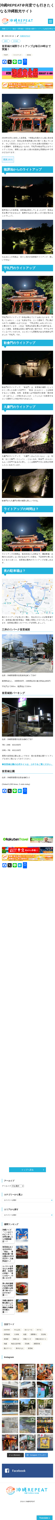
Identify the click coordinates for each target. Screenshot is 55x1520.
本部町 (6, 1339)
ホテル (39, 1330)
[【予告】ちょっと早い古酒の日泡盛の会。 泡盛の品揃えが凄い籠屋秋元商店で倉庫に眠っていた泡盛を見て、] (10, 1390)
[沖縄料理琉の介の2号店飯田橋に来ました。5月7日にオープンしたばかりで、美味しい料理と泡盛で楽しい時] (10, 1442)
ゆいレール (28, 1330)
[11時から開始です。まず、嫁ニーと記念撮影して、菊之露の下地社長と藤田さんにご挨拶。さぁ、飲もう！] (45, 1442)
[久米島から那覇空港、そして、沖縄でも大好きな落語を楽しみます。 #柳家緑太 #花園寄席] (45, 1390)
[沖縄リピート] (18, 21)
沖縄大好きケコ (40, 1339)
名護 (24, 1334)
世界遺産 (15, 41)
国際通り (34, 1334)
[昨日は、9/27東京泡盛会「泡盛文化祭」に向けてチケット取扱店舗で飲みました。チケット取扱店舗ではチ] (10, 1372)
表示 (10, 159)
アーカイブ (6, 1186)
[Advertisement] (27, 984)
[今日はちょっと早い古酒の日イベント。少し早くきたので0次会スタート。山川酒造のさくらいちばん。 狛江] (27, 1372)
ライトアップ (17, 55)
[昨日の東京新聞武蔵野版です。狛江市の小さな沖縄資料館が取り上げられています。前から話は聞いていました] (10, 1425)
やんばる (17, 1330)
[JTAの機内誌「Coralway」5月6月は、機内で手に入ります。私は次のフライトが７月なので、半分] (45, 1425)
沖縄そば (16, 1339)
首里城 (29, 55)
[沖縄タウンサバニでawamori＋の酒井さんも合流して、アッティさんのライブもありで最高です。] (45, 1372)
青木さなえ (20, 1348)
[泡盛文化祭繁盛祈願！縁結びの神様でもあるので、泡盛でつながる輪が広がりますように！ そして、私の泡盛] (27, 1407)
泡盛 (5, 1344)
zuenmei (7, 1330)
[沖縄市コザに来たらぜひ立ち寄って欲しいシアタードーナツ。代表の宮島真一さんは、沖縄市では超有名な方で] (27, 1390)
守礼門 (6, 55)
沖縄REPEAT (25, 36)
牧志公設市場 (15, 1344)
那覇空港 (37, 1344)
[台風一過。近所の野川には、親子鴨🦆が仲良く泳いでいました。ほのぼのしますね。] (27, 1425)
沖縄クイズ (27, 1339)
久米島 (16, 1334)
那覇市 (6, 41)
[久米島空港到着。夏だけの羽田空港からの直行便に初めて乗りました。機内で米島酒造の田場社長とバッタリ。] (10, 1407)
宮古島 (43, 1334)
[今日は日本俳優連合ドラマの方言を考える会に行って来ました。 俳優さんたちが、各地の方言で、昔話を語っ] (45, 1407)
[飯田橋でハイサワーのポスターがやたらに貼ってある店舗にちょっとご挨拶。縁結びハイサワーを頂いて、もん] (27, 1442)
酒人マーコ (8, 1348)
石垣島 (27, 1344)
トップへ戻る (27, 1170)
